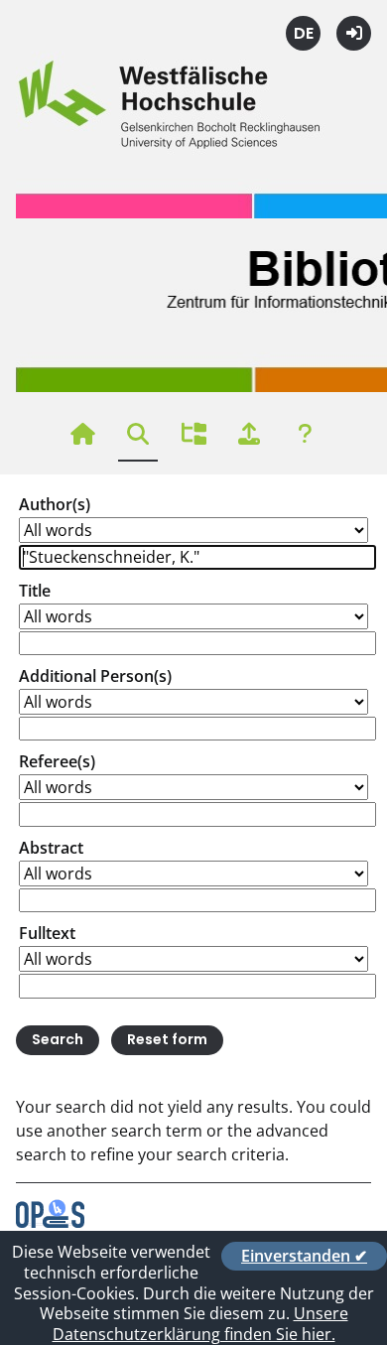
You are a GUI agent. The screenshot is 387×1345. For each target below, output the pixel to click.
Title (35, 591)
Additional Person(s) (95, 676)
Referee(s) (57, 761)
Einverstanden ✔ (304, 1256)
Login (353, 33)
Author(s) (54, 504)
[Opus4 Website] (50, 1222)
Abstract (51, 848)
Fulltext (47, 933)
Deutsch (303, 33)
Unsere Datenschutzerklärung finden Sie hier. (200, 1323)
